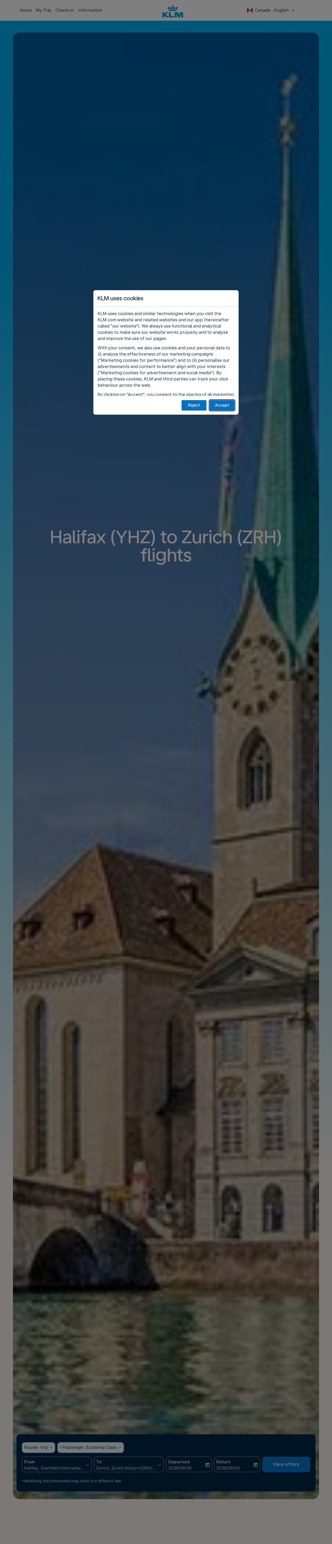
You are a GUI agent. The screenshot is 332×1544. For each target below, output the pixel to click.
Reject (194, 405)
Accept (222, 405)
